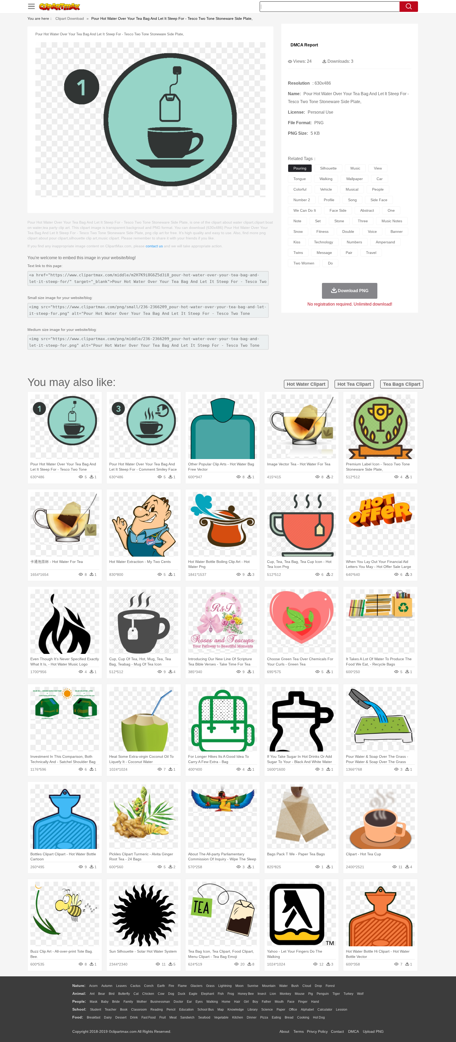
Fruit (162, 1017)
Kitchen (237, 1017)
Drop (318, 986)
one (391, 210)
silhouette (328, 168)
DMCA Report (304, 45)
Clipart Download (69, 18)
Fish (221, 994)
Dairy (108, 1017)
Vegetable (221, 1017)
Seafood (204, 1017)
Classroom (139, 1009)
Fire (171, 986)
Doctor (178, 1002)
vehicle (326, 189)
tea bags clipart (401, 384)
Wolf (360, 994)
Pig (310, 994)
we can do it (304, 210)
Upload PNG (373, 1031)
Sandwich (187, 1017)
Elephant (207, 994)
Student (95, 1009)
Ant (92, 994)
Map (220, 1009)
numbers (354, 242)
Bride (116, 1002)
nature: (79, 985)
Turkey (348, 994)
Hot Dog (319, 1017)
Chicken (148, 994)
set (318, 221)
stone (339, 221)
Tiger (336, 994)
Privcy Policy (317, 1031)
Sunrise (252, 986)
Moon (239, 986)
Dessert (120, 1017)
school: (79, 1009)
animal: (79, 993)
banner (397, 231)
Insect (262, 994)
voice (372, 231)
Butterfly (124, 994)
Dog (171, 994)
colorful (299, 189)
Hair (237, 1002)
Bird (112, 994)
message (324, 252)
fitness (322, 231)
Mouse (300, 994)
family (128, 1002)
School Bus (205, 1009)
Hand (315, 1002)
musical (352, 189)
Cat (136, 994)
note (297, 221)
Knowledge (235, 1009)
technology (323, 242)
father (266, 1002)
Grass (210, 986)
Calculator (324, 1009)
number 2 (301, 200)
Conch (149, 986)
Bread (289, 1017)
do (330, 263)
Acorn (93, 986)
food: (77, 1017)
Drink (134, 1017)
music (355, 168)
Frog (230, 994)
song (352, 200)
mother (142, 1002)
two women (303, 263)
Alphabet (307, 1009)
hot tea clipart (354, 384)
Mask (93, 1002)
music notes (392, 221)
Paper (281, 1009)
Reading (156, 1009)
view (378, 168)
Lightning (225, 986)
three (363, 221)
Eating (276, 1017)
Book (123, 1009)
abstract (367, 210)
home (226, 1002)
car (380, 179)
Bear (101, 994)
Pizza (264, 1017)
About (284, 1031)
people (378, 189)
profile (329, 200)
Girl (246, 1002)
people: (79, 1001)
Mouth (279, 1002)
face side (338, 210)
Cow (161, 994)
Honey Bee (246, 994)
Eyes (199, 1002)
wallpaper (354, 179)
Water (283, 986)
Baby (104, 1002)
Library (253, 1009)
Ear (189, 1002)
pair (349, 252)
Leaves (121, 986)
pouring (299, 168)
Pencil (171, 1009)
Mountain (269, 986)
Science (267, 1009)
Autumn (106, 986)
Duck (181, 994)
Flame (182, 986)
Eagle (193, 994)
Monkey (285, 994)
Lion (273, 994)
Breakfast (93, 1017)
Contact (337, 1031)
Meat (173, 1017)
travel (371, 252)
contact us (154, 246)
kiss (296, 242)
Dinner (251, 1017)
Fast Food (148, 1017)
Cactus (135, 986)
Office (293, 1009)
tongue (299, 179)
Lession (341, 1009)
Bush (295, 986)
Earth (161, 986)
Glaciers (196, 986)
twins (298, 252)
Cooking (303, 1017)
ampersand (385, 242)
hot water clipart (306, 384)
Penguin (323, 994)
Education (186, 1009)
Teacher (110, 1009)
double (348, 231)
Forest (330, 986)
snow (298, 231)
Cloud (306, 986)
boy (255, 1002)
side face (378, 200)
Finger (302, 1002)
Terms (298, 1031)
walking (326, 179)
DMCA (353, 1031)
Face (290, 1002)
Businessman (160, 1002)
